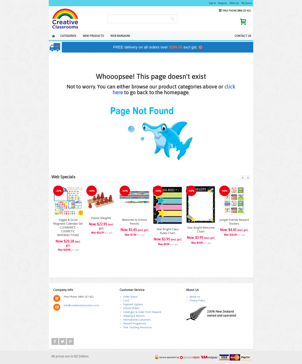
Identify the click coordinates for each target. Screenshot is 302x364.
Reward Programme (134, 323)
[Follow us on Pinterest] (70, 341)
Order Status (130, 296)
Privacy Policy (197, 300)
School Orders (131, 308)
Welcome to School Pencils (134, 222)
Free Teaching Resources (137, 327)
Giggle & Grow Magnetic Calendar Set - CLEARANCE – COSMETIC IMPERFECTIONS (68, 227)
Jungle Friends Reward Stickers (234, 222)
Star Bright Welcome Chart (200, 229)
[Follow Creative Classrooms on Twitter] (63, 341)
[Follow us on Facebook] (55, 341)
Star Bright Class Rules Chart (168, 231)
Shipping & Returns (134, 315)
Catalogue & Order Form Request (142, 312)
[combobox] (142, 18)
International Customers (137, 319)
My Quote (246, 3)
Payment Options (133, 304)
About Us (195, 296)
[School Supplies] (65, 19)
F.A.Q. (126, 300)
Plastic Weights (101, 218)
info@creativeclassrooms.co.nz (81, 305)
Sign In (212, 3)
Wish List (234, 3)
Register (222, 3)
